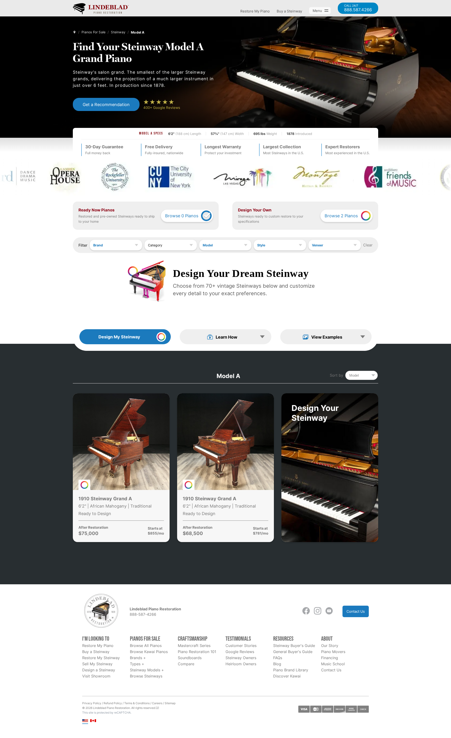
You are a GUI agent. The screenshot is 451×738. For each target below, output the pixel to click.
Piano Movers (333, 651)
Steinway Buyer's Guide (294, 645)
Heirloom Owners (241, 663)
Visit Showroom (96, 676)
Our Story (329, 645)
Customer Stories (241, 645)
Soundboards (190, 657)
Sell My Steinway (97, 663)
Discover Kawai (287, 676)
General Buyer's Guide (292, 651)
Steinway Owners (241, 657)
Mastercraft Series (194, 645)
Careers (157, 703)
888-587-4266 (143, 614)
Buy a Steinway (289, 11)
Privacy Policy (91, 703)
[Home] (74, 32)
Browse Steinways (146, 676)
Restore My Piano (255, 11)
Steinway (118, 32)
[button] (225, 336)
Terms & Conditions (137, 703)
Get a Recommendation (106, 104)
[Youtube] (329, 611)
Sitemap (170, 703)
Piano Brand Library (290, 670)
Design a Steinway (98, 670)
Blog (277, 663)
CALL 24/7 (358, 8)
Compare (186, 663)
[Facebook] (306, 611)
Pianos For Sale (93, 32)
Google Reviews (240, 651)
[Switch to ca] (93, 721)
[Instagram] (318, 611)
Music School (333, 663)
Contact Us (355, 611)
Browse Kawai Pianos (149, 651)
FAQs (277, 657)
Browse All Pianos (146, 645)
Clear (368, 245)
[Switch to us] (85, 721)
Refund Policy (113, 703)
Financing (329, 657)
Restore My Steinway (101, 657)
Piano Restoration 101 (197, 651)
